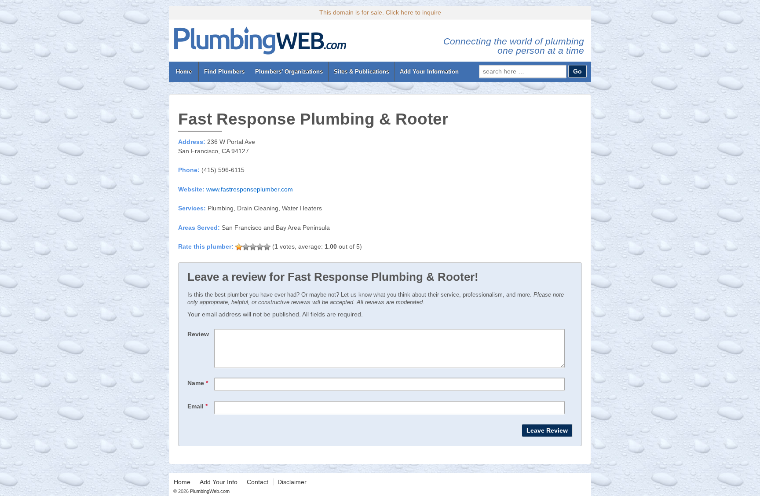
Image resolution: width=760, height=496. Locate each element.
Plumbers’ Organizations (289, 71)
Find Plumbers (224, 71)
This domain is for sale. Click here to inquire (380, 12)
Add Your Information (429, 71)
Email (197, 406)
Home (184, 71)
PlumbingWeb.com (209, 491)
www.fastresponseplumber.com (249, 189)
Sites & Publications (361, 71)
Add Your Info (219, 481)
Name (197, 382)
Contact (257, 481)
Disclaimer (292, 481)
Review (198, 334)
